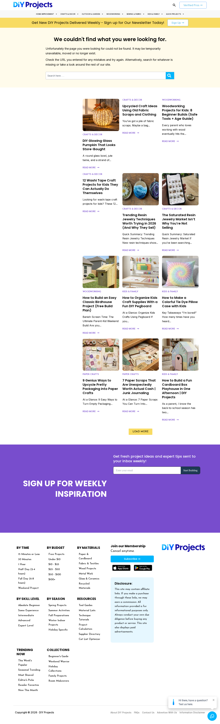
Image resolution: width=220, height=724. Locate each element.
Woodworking (171, 100)
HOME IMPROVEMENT (45, 14)
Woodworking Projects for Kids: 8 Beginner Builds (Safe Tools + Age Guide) (179, 112)
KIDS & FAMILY (154, 14)
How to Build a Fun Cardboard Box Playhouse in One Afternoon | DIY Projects (177, 388)
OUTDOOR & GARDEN (91, 14)
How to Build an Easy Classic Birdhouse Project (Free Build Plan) (99, 304)
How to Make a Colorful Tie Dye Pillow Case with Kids (180, 301)
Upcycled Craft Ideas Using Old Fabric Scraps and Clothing (139, 110)
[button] (140, 432)
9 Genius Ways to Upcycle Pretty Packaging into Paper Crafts (100, 386)
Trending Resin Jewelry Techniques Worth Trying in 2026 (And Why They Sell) (139, 221)
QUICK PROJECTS (173, 14)
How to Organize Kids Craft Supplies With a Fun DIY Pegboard (140, 301)
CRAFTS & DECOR (67, 14)
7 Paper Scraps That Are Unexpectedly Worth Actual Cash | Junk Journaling (139, 386)
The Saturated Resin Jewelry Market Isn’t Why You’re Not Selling (179, 221)
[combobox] (106, 75)
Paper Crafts (91, 374)
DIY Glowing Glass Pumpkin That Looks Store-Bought (99, 144)
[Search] (170, 75)
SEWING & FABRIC (134, 14)
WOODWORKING (113, 14)
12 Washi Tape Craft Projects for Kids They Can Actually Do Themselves (100, 186)
